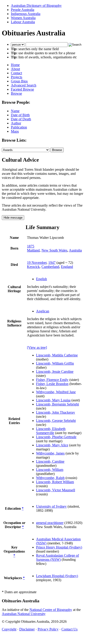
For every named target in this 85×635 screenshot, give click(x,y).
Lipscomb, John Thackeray (55, 412)
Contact (16, 73)
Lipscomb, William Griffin (55, 363)
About (15, 69)
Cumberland (50, 267)
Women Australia (23, 18)
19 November (36, 262)
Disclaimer (27, 629)
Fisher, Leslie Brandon (52, 384)
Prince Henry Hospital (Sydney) (59, 547)
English (41, 279)
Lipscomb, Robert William (55, 482)
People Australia (22, 10)
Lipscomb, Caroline (50, 461)
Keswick (33, 267)
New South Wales (54, 250)
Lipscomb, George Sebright (56, 421)
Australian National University (24, 614)
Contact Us (69, 629)
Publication (19, 127)
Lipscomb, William (49, 470)
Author (16, 123)
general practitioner (49, 523)
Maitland (33, 250)
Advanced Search (23, 85)
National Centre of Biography (50, 610)
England (67, 267)
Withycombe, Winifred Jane (56, 392)
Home (15, 65)
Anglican (42, 311)
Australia (75, 250)
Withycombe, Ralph (50, 478)
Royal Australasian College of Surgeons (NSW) (57, 557)
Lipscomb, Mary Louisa (53, 400)
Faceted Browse (22, 89)
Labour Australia (23, 22)
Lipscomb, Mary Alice (52, 445)
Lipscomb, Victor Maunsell (55, 490)
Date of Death (21, 119)
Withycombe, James (50, 453)
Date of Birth (20, 115)
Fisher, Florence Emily (52, 380)
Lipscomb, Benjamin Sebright (57, 404)
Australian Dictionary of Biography (36, 5)
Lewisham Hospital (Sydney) (57, 576)
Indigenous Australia (25, 14)
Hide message (13, 217)
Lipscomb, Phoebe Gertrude (56, 437)
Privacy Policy (48, 629)
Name (15, 111)
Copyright (9, 629)
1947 (52, 262)
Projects (16, 77)
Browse (16, 93)
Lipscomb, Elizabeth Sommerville (51, 431)
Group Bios (19, 81)
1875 (30, 246)
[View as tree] (37, 347)
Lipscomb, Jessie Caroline (54, 371)
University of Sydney (51, 506)
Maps (15, 131)
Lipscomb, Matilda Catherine (57, 355)
